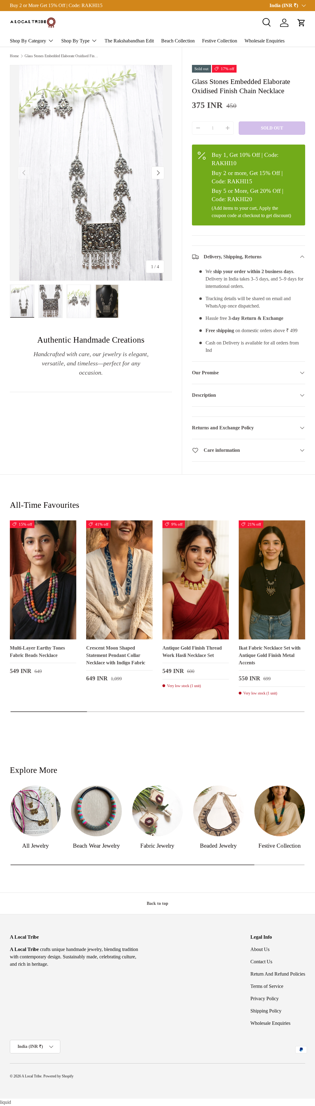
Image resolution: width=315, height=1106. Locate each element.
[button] (301, 23)
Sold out (272, 127)
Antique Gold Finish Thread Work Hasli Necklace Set (192, 651)
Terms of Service (266, 986)
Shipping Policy (265, 1010)
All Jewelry (35, 845)
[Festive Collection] (279, 811)
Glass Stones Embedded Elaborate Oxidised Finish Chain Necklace (61, 56)
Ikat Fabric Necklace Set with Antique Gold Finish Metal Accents (270, 655)
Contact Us (261, 961)
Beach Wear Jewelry (96, 845)
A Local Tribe (32, 1076)
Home (14, 56)
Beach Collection (178, 40)
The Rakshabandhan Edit (129, 40)
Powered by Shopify (58, 1076)
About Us (259, 949)
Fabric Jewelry (157, 845)
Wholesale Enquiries (265, 40)
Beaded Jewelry (218, 845)
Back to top (157, 903)
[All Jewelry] (35, 811)
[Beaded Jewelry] (218, 811)
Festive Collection (219, 40)
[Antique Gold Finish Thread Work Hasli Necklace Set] (195, 579)
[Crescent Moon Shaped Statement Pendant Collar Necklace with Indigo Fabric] (119, 579)
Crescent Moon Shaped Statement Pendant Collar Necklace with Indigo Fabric (115, 655)
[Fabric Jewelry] (157, 811)
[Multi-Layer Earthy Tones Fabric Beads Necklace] (43, 579)
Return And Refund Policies (277, 974)
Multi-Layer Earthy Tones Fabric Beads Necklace (37, 651)
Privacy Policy (264, 998)
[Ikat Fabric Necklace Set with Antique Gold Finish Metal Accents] (272, 579)
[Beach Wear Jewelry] (96, 811)
